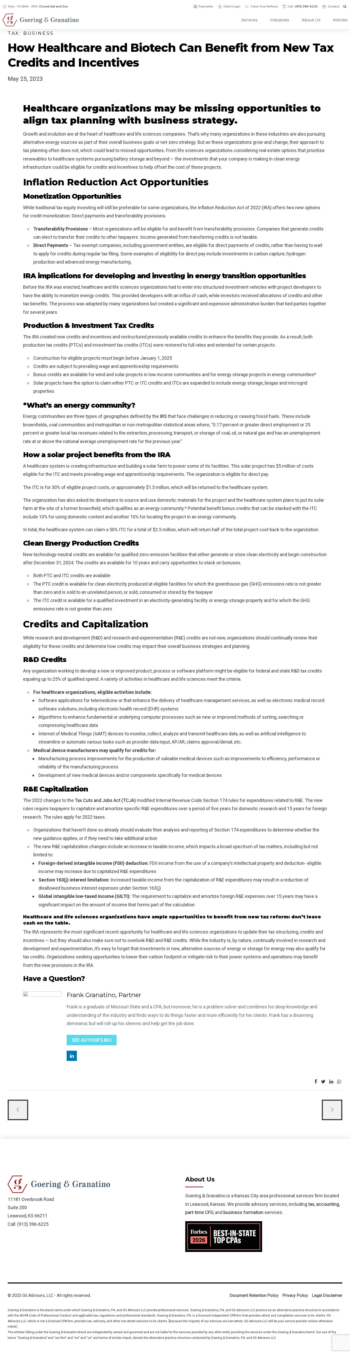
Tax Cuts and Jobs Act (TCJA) (105, 800)
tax (311, 1204)
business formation (243, 1212)
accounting (327, 1204)
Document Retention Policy (254, 1295)
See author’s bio (91, 1040)
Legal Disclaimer (327, 1295)
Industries (279, 19)
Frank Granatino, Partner (104, 995)
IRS (163, 416)
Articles (340, 19)
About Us (311, 19)
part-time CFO (199, 1212)
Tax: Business (31, 33)
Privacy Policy (295, 1295)
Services (249, 19)
